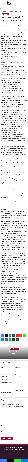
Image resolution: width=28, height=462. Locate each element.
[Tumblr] (13, 335)
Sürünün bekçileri (6, 392)
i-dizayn (12, 449)
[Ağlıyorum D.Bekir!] (21, 385)
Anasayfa (5, 11)
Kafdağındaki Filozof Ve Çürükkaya (14, 352)
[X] (6, 335)
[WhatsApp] (24, 335)
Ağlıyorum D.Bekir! (19, 390)
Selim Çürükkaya (19, 20)
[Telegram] (2, 339)
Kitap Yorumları (14, 349)
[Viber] (6, 339)
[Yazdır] (17, 339)
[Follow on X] (23, 20)
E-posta (4, 432)
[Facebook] (2, 335)
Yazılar (11, 11)
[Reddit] (20, 335)
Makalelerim (18, 11)
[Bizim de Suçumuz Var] (21, 370)
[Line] (10, 339)
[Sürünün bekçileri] (7, 386)
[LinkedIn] (10, 335)
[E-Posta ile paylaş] (13, 339)
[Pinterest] (17, 335)
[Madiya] (9, 3)
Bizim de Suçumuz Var (21, 375)
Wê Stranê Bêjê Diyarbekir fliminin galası (6, 376)
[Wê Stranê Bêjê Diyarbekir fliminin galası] (7, 370)
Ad (2, 425)
